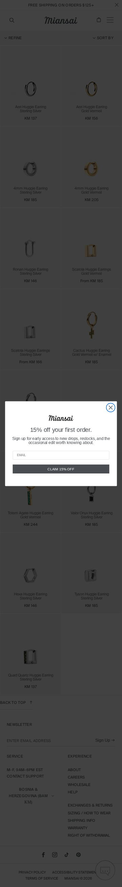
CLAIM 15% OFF (60, 469)
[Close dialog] (110, 407)
